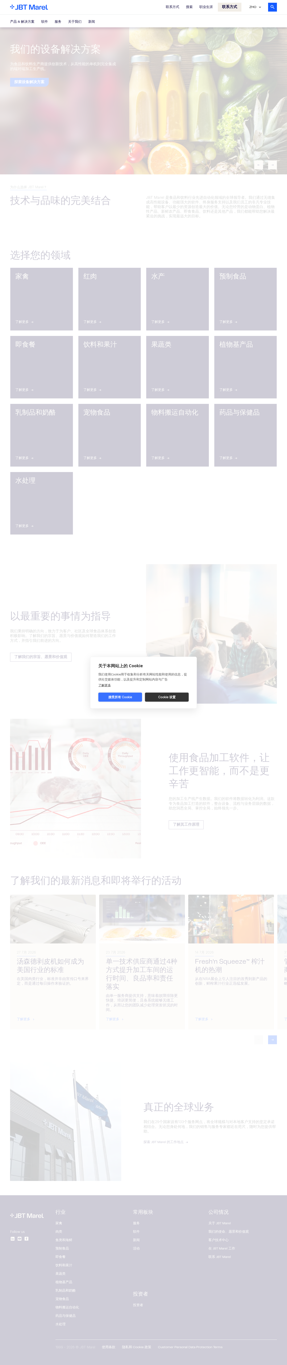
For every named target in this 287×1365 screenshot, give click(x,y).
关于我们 (75, 21)
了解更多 (104, 685)
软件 (44, 21)
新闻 (91, 21)
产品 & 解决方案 (22, 21)
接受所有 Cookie (120, 697)
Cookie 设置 (167, 697)
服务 (58, 21)
